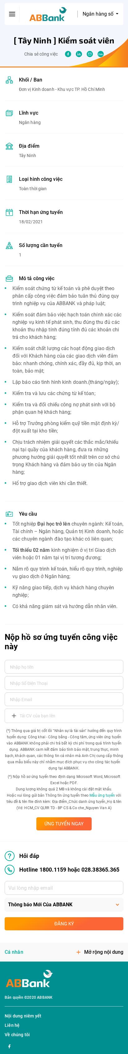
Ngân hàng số (99, 14)
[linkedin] (79, 54)
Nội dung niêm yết (23, 1015)
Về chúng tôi (17, 1034)
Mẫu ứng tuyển (102, 795)
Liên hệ (12, 1025)
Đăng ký (64, 924)
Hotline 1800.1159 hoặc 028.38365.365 (69, 869)
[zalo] (101, 54)
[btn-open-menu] (12, 14)
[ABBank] (48, 14)
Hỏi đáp (29, 856)
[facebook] (68, 54)
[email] (90, 54)
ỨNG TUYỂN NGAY (64, 824)
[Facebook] (9, 1045)
